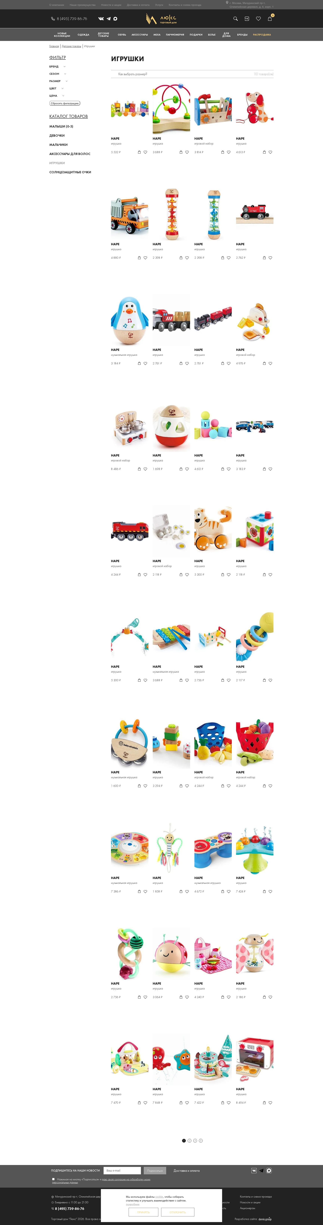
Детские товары (103, 35)
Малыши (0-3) (61, 126)
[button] (58, 66)
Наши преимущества (83, 5)
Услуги (159, 5)
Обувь (122, 34)
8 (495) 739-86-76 (72, 19)
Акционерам (247, 1208)
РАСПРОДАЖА (262, 34)
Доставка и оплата (138, 5)
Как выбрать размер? (133, 74)
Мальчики (58, 144)
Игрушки (57, 163)
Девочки (57, 135)
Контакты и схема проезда (185, 5)
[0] (270, 18)
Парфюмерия (175, 34)
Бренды (242, 34)
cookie (159, 1196)
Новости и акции (111, 5)
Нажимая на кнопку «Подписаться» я (101, 1180)
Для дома (226, 35)
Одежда (83, 34)
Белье (212, 34)
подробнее (132, 1204)
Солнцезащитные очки (70, 172)
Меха (156, 34)
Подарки (196, 34)
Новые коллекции (62, 35)
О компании (56, 5)
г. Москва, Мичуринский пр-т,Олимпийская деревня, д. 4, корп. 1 (252, 4)
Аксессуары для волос (69, 154)
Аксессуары (140, 34)
